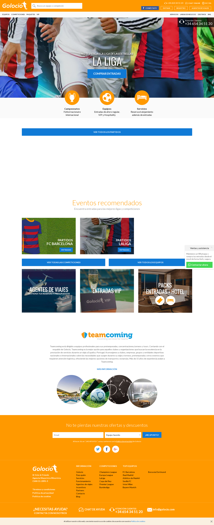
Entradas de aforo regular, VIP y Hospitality (107, 111)
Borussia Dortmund (157, 472)
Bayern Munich (129, 487)
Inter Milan (128, 484)
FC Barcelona (129, 472)
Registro (180, 8)
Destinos (202, 14)
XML (209, 14)
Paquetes (30, 14)
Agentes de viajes (200, 8)
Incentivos (81, 487)
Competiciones (18, 14)
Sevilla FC (127, 481)
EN (210, 3)
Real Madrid (128, 475)
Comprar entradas (107, 73)
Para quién (81, 475)
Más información (107, 369)
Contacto (80, 493)
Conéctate (151, 8)
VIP (38, 14)
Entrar (166, 8)
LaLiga (102, 478)
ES (206, 3)
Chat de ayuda (95, 509)
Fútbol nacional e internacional (72, 111)
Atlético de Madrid (131, 478)
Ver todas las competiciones (63, 262)
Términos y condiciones (43, 489)
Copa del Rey (105, 481)
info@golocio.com (164, 509)
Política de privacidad (124, 441)
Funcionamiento (83, 481)
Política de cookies (41, 496)
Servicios (174, 14)
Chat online (194, 3)
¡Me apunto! (152, 435)
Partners (80, 490)
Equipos (5, 14)
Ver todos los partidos (107, 132)
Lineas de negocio (188, 14)
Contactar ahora (199, 264)
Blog (78, 496)
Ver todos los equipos (150, 262)
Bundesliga (104, 487)
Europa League (106, 475)
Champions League (108, 472)
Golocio (79, 472)
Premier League (106, 484)
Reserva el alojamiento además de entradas (142, 111)
